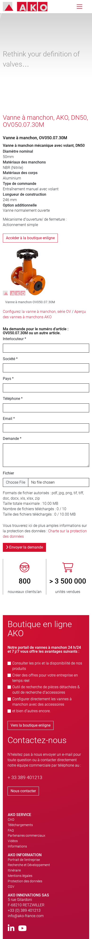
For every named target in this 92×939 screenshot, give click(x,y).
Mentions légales (20, 876)
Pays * (8, 378)
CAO (11, 819)
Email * (9, 418)
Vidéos (13, 841)
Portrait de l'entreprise (24, 860)
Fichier (8, 473)
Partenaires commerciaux (26, 835)
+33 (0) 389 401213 (24, 910)
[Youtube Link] (22, 928)
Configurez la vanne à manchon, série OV (37, 311)
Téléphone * (13, 398)
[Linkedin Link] (11, 928)
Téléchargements (20, 825)
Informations (17, 846)
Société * (10, 359)
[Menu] (79, 7)
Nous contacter (23, 791)
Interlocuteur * (14, 339)
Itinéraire (14, 870)
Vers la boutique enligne (30, 725)
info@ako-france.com (26, 916)
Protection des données (25, 881)
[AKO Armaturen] (28, 6)
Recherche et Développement (29, 865)
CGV (11, 886)
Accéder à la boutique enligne (30, 238)
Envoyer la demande (25, 547)
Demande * (12, 438)
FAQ (11, 830)
